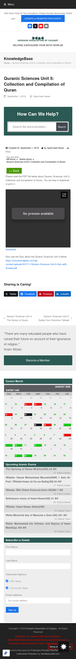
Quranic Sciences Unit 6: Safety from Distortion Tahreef (53, 318)
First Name (12, 546)
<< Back (14, 171)
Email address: (14, 595)
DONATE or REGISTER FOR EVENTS (43, 18)
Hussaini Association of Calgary (41, 628)
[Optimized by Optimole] (6, 653)
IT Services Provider (39, 650)
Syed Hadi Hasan (41, 96)
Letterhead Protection (27, 653)
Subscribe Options (16, 574)
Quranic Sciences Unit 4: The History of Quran (18, 318)
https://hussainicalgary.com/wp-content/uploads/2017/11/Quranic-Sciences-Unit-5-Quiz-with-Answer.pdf (36, 264)
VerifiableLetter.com (50, 653)
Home (7, 62)
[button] (9, 4)
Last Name (11, 560)
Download (11, 249)
